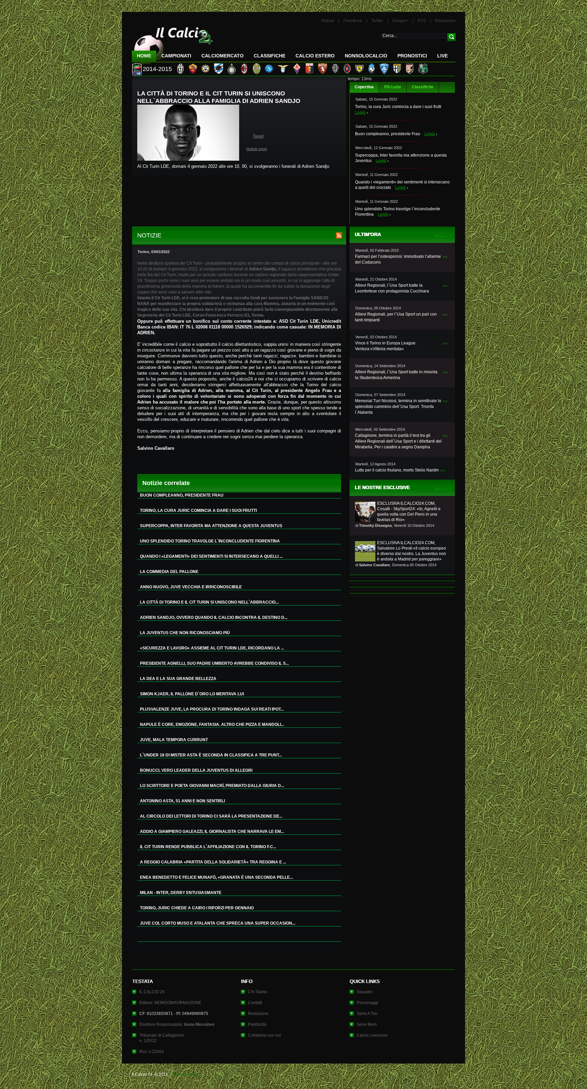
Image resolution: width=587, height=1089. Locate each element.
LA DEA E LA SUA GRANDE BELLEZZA (178, 678)
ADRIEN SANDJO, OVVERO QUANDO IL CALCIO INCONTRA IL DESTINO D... (213, 617)
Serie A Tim (367, 1013)
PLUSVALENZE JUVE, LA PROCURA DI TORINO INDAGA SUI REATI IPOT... (212, 709)
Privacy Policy (186, 1074)
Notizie (327, 20)
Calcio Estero (315, 55)
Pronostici (412, 55)
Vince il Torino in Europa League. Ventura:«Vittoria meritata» (385, 346)
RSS (421, 20)
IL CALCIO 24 (152, 991)
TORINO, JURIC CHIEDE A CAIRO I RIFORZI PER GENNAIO (197, 908)
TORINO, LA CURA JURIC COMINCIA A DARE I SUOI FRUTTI (198, 510)
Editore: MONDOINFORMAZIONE (170, 1002)
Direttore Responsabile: (176, 1024)
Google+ (400, 20)
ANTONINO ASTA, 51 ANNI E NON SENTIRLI (182, 801)
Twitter (377, 20)
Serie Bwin (367, 1024)
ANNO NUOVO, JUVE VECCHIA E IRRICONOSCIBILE (191, 587)
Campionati (176, 55)
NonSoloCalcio (366, 55)
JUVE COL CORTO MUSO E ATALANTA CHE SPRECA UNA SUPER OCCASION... (217, 923)
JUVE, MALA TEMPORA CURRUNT (174, 739)
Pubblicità (257, 1024)
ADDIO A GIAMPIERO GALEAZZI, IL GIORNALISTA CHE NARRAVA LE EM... (212, 831)
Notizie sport (256, 149)
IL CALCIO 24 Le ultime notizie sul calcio (172, 43)
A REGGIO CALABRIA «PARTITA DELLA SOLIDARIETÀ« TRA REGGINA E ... (213, 862)
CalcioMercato (222, 55)
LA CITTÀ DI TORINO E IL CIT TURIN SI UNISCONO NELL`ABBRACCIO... (209, 602)
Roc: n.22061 (151, 1051)
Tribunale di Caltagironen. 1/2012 (161, 1038)
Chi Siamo (257, 991)
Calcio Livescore (372, 1035)
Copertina (364, 87)
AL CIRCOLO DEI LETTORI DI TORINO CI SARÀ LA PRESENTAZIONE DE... (211, 816)
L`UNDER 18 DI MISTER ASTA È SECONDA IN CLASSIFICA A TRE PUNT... (211, 755)
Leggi (360, 112)
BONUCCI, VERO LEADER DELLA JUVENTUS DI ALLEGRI (196, 770)
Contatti (255, 1002)
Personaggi (367, 1002)
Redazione (445, 20)
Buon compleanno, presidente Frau (387, 133)
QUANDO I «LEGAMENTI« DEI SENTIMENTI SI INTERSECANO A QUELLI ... (211, 556)
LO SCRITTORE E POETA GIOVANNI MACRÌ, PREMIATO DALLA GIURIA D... (212, 785)
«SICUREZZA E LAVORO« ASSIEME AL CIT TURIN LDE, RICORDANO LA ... (212, 648)
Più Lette (392, 87)
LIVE (442, 55)
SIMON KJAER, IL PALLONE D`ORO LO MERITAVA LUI (192, 694)
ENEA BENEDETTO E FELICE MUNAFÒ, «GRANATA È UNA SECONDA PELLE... (216, 877)
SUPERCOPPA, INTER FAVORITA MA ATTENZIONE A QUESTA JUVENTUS (211, 525)
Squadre (365, 991)
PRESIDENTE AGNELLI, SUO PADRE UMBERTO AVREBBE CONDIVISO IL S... (214, 663)
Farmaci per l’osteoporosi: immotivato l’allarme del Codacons (398, 259)
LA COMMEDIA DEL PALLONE (169, 571)
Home (144, 55)
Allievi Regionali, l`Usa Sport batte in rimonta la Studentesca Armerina (396, 375)
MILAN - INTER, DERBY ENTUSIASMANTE (180, 892)
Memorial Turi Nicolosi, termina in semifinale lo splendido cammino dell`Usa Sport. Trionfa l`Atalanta (398, 406)
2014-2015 (157, 69)
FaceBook (352, 20)
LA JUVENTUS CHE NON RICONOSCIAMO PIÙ (185, 632)
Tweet (258, 136)
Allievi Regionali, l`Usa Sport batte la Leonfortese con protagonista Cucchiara (392, 288)
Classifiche (422, 87)
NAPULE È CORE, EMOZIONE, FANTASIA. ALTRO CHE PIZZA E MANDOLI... (212, 724)
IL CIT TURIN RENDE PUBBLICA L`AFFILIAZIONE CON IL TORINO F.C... (208, 846)
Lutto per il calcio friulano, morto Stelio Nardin (397, 470)
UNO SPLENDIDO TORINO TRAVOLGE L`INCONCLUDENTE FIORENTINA (210, 541)
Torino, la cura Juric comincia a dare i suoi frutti (398, 106)
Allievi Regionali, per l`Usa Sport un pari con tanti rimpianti (396, 317)
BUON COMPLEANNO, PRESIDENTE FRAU (182, 495)
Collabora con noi (264, 1035)
